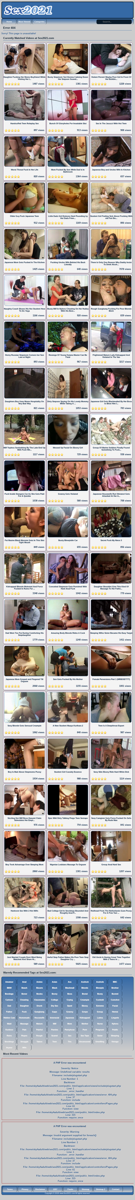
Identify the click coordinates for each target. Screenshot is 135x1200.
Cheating (24, 1000)
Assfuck (85, 982)
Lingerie (115, 1018)
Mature (39, 1024)
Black (54, 988)
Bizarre (39, 988)
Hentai (115, 1012)
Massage (24, 1024)
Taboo (39, 1042)
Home (9, 22)
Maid (9, 1024)
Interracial (54, 1018)
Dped (69, 1006)
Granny (69, 1012)
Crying (70, 1000)
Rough (39, 1036)
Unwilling (99, 1042)
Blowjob (100, 988)
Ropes (24, 1036)
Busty (100, 994)
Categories (39, 22)
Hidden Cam (9, 1018)
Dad (9, 1006)
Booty (54, 994)
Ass (69, 982)
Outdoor (9, 1030)
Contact (115, 1189)
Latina (100, 1018)
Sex (69, 1036)
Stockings (9, 1042)
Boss (69, 994)
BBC (115, 982)
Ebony (85, 1006)
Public (115, 1030)
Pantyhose (70, 1030)
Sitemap (85, 1189)
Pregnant (100, 1030)
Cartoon (9, 1000)
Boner (24, 994)
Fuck (24, 1012)
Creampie (84, 1000)
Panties (54, 1030)
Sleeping (115, 1036)
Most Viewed (24, 22)
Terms (10, 1189)
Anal (24, 982)
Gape (54, 1012)
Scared (54, 1036)
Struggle (24, 1042)
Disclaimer (40, 1189)
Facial (115, 1006)
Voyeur (9, 1048)
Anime (39, 982)
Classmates (39, 1000)
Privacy (25, 1189)
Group (100, 1012)
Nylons (115, 1024)
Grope (85, 1012)
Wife (24, 1048)
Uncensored (84, 1042)
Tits (69, 1042)
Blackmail (69, 988)
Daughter (24, 1006)
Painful (39, 1030)
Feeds (70, 1189)
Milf (54, 1024)
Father (9, 1012)
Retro (9, 1036)
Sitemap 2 (100, 1189)
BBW (9, 988)
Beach (24, 988)
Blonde (84, 988)
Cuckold (100, 1000)
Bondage (9, 994)
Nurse (100, 1024)
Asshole (100, 982)
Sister (99, 1036)
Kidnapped (85, 1018)
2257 (55, 1189)
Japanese (69, 1018)
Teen (54, 1042)
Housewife (39, 1018)
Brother (114, 988)
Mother (85, 1024)
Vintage (114, 1042)
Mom (69, 1024)
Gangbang (39, 1012)
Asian (54, 982)
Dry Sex (54, 1006)
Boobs (39, 994)
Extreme (100, 1006)
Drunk (39, 1006)
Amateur (9, 982)
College (54, 1000)
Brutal (85, 994)
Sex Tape (85, 1036)
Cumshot (115, 1000)
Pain (24, 1030)
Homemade (24, 1018)
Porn (85, 1030)
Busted (115, 994)
